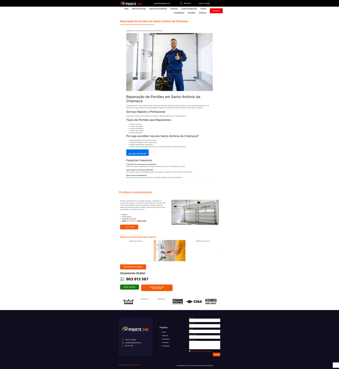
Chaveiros (174, 9)
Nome (191, 318)
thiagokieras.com (135, 365)
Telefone (192, 323)
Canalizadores (179, 13)
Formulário (191, 13)
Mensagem (192, 340)
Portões (203, 9)
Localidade (192, 334)
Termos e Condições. (206, 351)
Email (191, 329)
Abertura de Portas (139, 9)
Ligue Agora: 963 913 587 (137, 154)
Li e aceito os (195, 351)
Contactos (202, 13)
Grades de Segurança (189, 9)
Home (126, 9)
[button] (122, 251)
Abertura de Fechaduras (158, 9)
